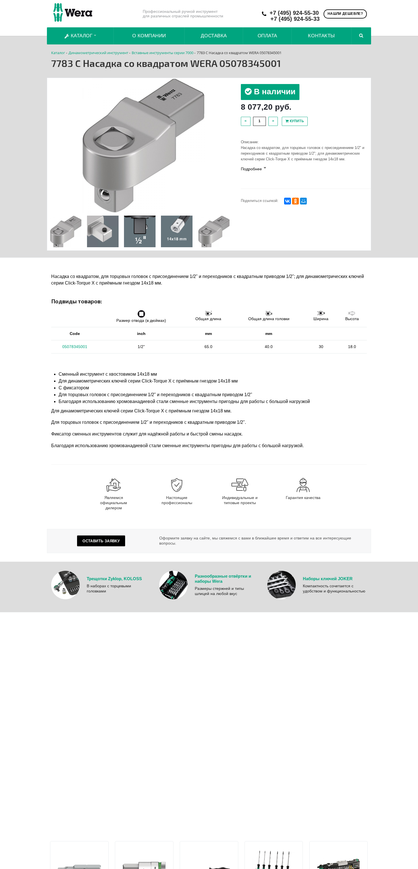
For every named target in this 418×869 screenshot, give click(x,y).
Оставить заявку (101, 541)
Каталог (81, 35)
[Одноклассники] (295, 201)
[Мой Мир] (303, 201)
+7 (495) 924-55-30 (294, 13)
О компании (149, 35)
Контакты (321, 35)
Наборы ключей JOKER (328, 578)
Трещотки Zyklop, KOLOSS (114, 578)
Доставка (214, 35)
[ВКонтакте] (287, 201)
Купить (296, 121)
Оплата (267, 35)
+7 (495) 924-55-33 (295, 19)
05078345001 (74, 346)
